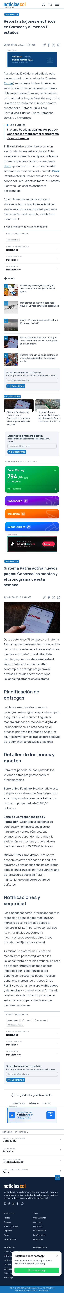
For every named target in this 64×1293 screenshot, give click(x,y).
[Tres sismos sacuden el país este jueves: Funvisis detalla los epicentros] (11, 307)
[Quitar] (57, 1255)
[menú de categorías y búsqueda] (57, 4)
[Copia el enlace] (44, 44)
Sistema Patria (17, 1025)
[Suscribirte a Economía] (35, 1020)
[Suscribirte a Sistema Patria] (9, 1025)
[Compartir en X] (53, 45)
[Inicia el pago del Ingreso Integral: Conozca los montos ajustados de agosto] (11, 290)
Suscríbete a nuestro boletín (23, 372)
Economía (41, 1020)
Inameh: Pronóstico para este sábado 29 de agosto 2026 (39, 322)
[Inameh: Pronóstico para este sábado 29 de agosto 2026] (11, 325)
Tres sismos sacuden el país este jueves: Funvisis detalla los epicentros (39, 304)
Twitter (8, 83)
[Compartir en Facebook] (49, 45)
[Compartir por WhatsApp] (58, 45)
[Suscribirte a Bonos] (23, 1020)
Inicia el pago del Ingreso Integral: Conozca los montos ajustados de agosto (37, 288)
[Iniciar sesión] (43, 4)
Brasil (56, 171)
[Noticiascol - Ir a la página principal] (14, 4)
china (7, 166)
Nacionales (12, 14)
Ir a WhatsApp (39, 1270)
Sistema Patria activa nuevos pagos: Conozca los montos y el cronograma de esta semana (33, 134)
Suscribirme (18, 386)
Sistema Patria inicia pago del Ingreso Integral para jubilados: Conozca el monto (39, 358)
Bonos (27, 1020)
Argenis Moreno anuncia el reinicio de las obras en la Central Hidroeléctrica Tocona (50, 417)
